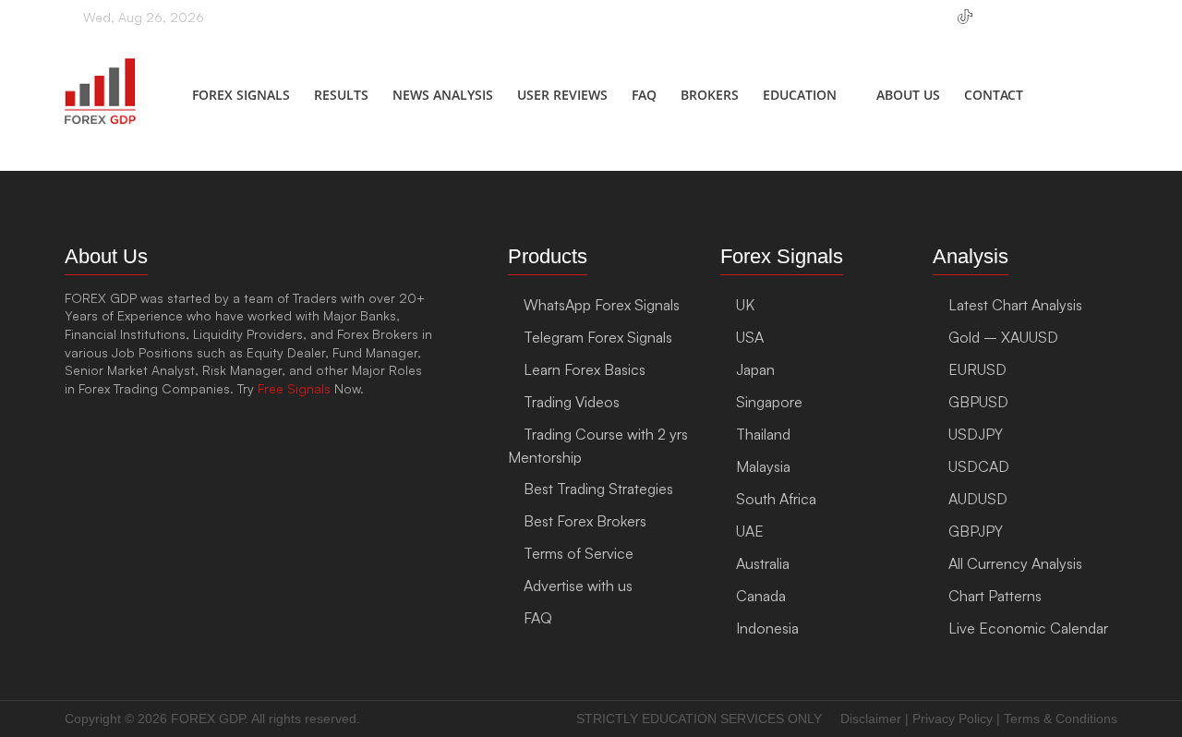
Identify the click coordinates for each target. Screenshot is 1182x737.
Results (341, 94)
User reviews (562, 94)
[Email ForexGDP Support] (1112, 24)
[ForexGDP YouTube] (1055, 24)
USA (750, 337)
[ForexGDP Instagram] (1026, 24)
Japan (755, 369)
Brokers (710, 94)
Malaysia (763, 466)
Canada (761, 595)
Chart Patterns (995, 595)
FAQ (644, 94)
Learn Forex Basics (584, 369)
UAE (750, 531)
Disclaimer (870, 718)
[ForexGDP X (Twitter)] (1084, 24)
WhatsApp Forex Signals (602, 305)
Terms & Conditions (1060, 718)
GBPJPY (975, 531)
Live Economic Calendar (1028, 628)
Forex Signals (241, 94)
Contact (993, 94)
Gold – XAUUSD (1003, 337)
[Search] (1100, 98)
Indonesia (767, 628)
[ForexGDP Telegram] (932, 24)
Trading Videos (572, 402)
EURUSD (977, 369)
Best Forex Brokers (585, 521)
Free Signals (294, 388)
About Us (908, 94)
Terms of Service (578, 553)
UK (745, 305)
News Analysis (442, 94)
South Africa (776, 498)
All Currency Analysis (1015, 563)
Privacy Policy (952, 718)
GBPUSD (978, 402)
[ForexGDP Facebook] (998, 24)
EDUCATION (800, 94)
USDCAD (978, 466)
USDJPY (975, 434)
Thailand (763, 434)
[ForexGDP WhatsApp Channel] (904, 24)
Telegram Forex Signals (598, 337)
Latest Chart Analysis (1015, 305)
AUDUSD (977, 498)
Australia (763, 563)
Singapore (769, 402)
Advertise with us (578, 585)
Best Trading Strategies (598, 488)
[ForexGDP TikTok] (965, 24)
